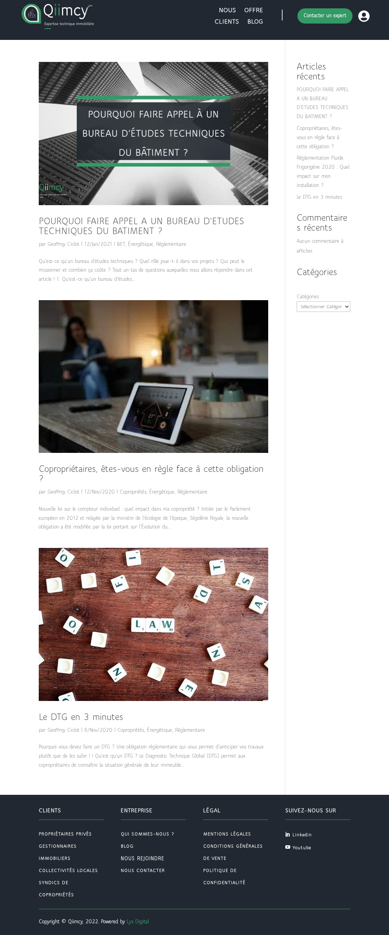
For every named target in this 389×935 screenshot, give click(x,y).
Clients (227, 22)
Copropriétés (133, 492)
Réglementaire (171, 244)
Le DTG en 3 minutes (81, 717)
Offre (253, 11)
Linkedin (302, 834)
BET (121, 244)
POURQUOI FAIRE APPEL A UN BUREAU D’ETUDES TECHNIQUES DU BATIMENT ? (141, 226)
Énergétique (140, 244)
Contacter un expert (325, 15)
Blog (255, 22)
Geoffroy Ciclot (63, 244)
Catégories (308, 296)
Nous (227, 11)
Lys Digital (138, 921)
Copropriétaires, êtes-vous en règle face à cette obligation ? (320, 137)
